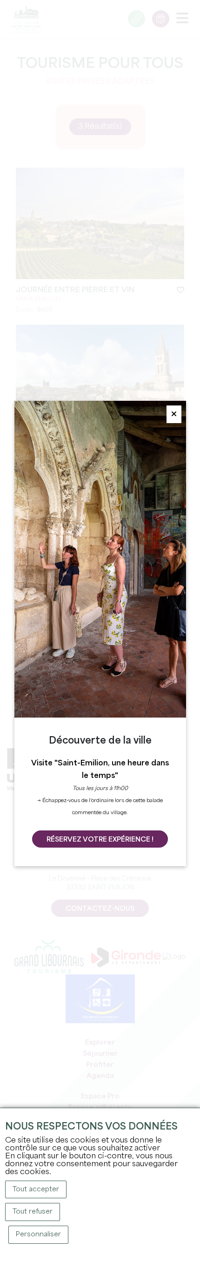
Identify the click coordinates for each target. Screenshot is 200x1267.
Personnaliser (38, 1234)
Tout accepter (36, 1189)
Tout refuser (33, 1211)
